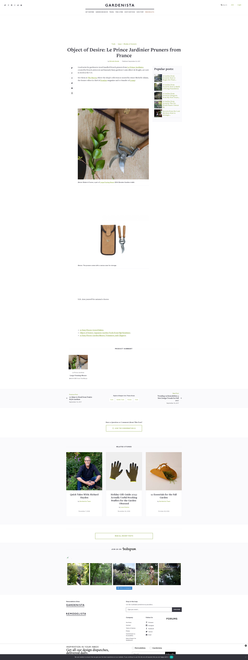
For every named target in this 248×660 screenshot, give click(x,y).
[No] (246, 657)
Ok (171, 657)
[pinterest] (8, 5)
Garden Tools (120, 399)
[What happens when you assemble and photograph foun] (101, 574)
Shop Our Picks (129, 12)
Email (149, 634)
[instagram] (11, 5)
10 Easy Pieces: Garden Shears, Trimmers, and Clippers (103, 336)
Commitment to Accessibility (130, 634)
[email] (21, 5)
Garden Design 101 (102, 12)
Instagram (151, 625)
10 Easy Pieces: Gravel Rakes (91, 330)
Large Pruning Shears (107, 182)
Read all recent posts (124, 536)
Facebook (151, 628)
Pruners (129, 399)
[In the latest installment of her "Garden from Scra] (124, 574)
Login (239, 5)
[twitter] (18, 5)
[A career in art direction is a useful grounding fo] (170, 574)
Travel (111, 12)
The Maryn (92, 78)
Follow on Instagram (125, 588)
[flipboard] (5, 5)
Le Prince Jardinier (135, 67)
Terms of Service (130, 628)
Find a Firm (119, 12)
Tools (113, 44)
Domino (103, 80)
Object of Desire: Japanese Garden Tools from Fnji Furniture (105, 333)
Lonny (132, 80)
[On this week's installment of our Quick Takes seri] (147, 574)
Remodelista (149, 12)
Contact (128, 625)
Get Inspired (89, 12)
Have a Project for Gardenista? (131, 639)
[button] (223, 5)
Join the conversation (125, 428)
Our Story (140, 12)
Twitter (150, 631)
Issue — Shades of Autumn (127, 44)
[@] (72, 558)
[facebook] (14, 5)
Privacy (128, 631)
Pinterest (150, 622)
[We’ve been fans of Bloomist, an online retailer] (78, 574)
